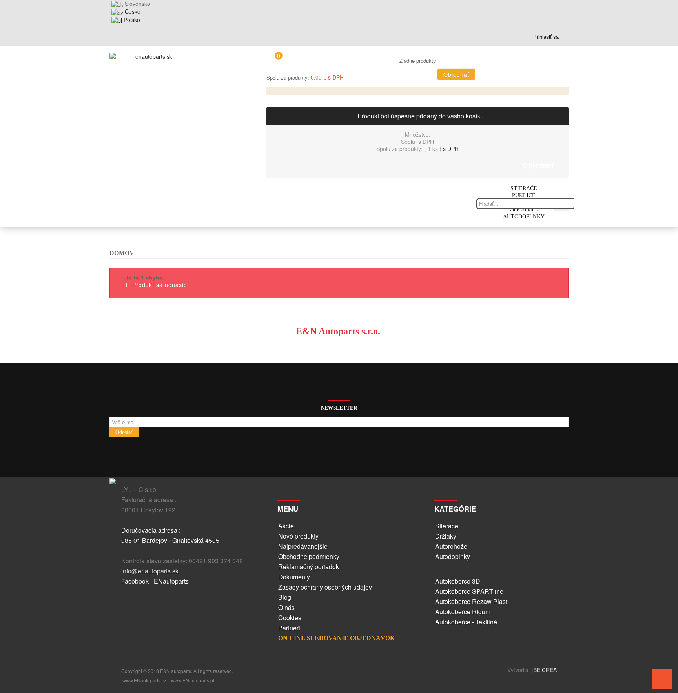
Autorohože (451, 546)
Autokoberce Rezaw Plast (471, 601)
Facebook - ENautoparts (155, 581)
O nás (286, 607)
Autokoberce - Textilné (466, 621)
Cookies (289, 617)
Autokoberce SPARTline (469, 591)
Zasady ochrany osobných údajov (325, 586)
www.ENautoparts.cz (144, 680)
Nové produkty (298, 536)
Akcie (286, 525)
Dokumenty (294, 576)
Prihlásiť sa (545, 37)
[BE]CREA (543, 670)
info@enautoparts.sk (150, 570)
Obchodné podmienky (308, 556)
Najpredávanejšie (303, 546)
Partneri (289, 627)
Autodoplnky (452, 556)
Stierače (446, 525)
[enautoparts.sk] (150, 58)
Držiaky (445, 536)
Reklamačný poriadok (308, 566)
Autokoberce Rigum (462, 611)
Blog (284, 597)
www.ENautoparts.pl (192, 680)
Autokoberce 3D (457, 581)
